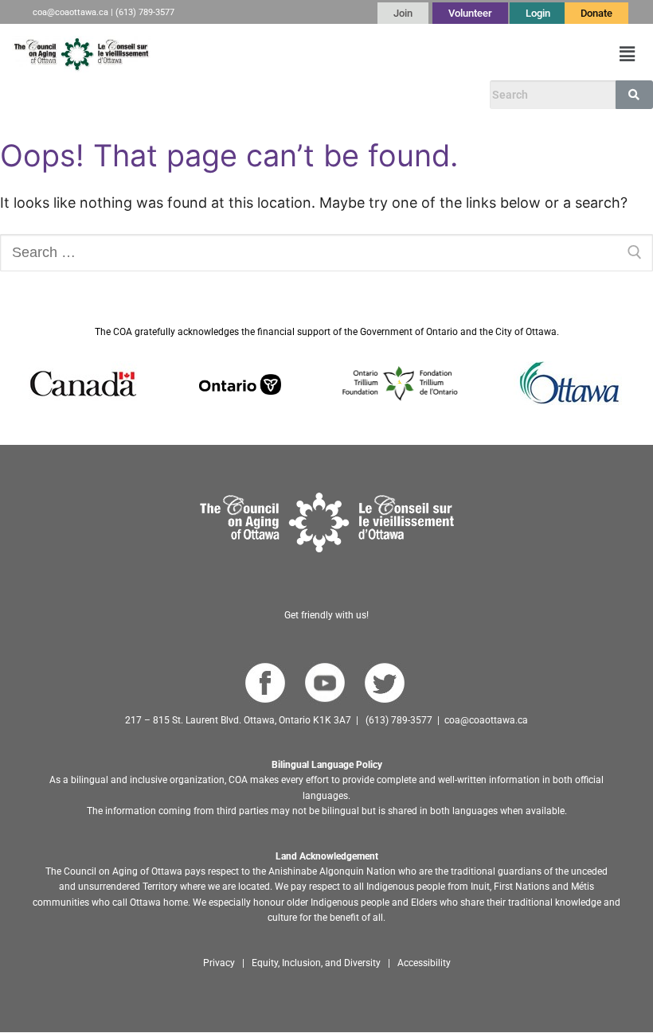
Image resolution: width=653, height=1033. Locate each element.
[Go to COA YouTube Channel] (324, 683)
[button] (627, 53)
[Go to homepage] (327, 522)
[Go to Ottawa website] (568, 383)
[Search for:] (326, 252)
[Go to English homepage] (81, 54)
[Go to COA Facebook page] (265, 683)
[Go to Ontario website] (240, 383)
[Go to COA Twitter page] (384, 683)
